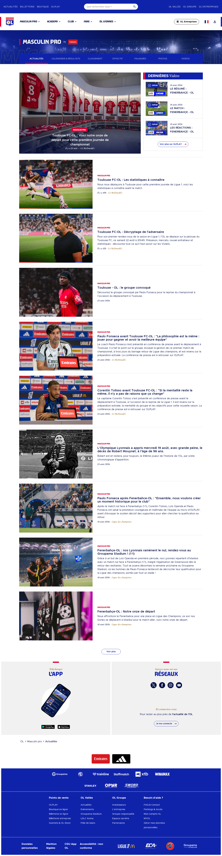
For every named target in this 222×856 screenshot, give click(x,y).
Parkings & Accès (153, 809)
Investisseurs (119, 805)
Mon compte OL (152, 814)
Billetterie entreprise (60, 818)
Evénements (87, 809)
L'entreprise (118, 809)
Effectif (118, 59)
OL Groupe (119, 797)
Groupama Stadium (91, 814)
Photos (162, 59)
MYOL (147, 818)
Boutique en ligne (58, 809)
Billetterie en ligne (58, 814)
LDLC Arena (87, 818)
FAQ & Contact (152, 805)
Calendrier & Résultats (65, 59)
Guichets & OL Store (60, 823)
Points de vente (59, 797)
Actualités (36, 59)
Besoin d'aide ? (153, 797)
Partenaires (118, 823)
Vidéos (185, 59)
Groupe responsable (123, 814)
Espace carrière (120, 818)
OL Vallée (87, 797)
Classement (95, 59)
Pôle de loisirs (88, 823)
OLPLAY (53, 805)
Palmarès (140, 59)
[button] (30, 21)
